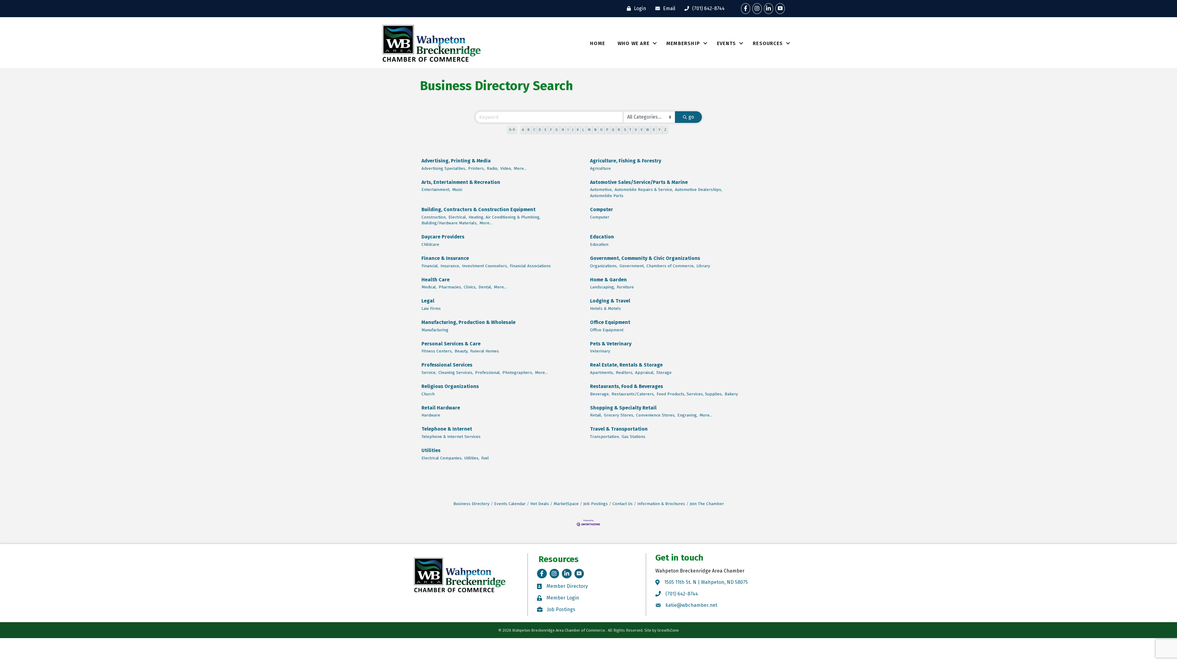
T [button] (630, 130)
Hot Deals (539, 503)
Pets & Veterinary (610, 344)
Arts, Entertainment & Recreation (460, 182)
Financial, (430, 265)
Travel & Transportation (619, 429)
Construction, (434, 217)
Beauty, (461, 351)
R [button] (619, 130)
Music (457, 189)
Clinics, (470, 287)
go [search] (691, 117)
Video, (506, 168)
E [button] (546, 130)
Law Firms (431, 308)
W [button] (647, 130)
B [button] (528, 130)
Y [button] (659, 130)
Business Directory (471, 503)
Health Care (435, 280)
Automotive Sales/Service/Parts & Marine (639, 182)
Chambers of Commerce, (670, 265)
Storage (664, 372)
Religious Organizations (450, 386)
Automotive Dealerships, (698, 189)
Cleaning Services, (455, 372)
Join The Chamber (707, 503)
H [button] (563, 130)
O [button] (601, 130)
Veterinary (600, 351)
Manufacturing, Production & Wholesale (468, 322)
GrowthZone (668, 630)
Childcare (430, 244)
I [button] (568, 130)
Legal (427, 301)
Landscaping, (602, 287)
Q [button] (613, 130)
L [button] (583, 130)
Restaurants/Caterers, (633, 394)
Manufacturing (434, 330)
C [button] (534, 130)
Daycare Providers (442, 237)
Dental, (485, 287)
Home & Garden (608, 280)
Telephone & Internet (446, 429)
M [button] (589, 130)
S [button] (625, 130)
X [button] (654, 130)
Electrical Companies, (442, 458)
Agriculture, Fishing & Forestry (625, 161)
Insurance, (450, 265)
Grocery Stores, (619, 415)
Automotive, (601, 189)
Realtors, (624, 372)
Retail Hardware (440, 408)
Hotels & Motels (605, 308)
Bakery (731, 394)
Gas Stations (634, 436)
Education (602, 237)
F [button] (551, 130)
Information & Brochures (661, 503)
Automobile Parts (606, 195)
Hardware (430, 415)
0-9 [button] (512, 130)
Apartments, (602, 372)
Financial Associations (530, 265)
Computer (601, 209)
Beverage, (600, 394)
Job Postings (595, 503)
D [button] (540, 130)
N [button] (595, 130)
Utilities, (471, 458)
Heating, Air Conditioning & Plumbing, (504, 217)
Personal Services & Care (451, 344)
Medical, (429, 287)
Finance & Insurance (445, 258)
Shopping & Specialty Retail (623, 408)
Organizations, (604, 265)
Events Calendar (510, 503)
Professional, (488, 372)
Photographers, (517, 372)
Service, (428, 372)
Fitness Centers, (437, 351)
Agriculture (600, 168)
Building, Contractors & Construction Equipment (478, 209)
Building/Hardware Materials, (449, 223)
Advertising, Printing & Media (456, 161)
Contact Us (622, 503)
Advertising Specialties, (443, 168)
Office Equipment (610, 322)
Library (703, 265)
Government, (632, 265)
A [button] (523, 130)
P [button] (607, 130)
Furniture (625, 287)
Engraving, (687, 415)
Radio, (492, 168)
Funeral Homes (484, 351)
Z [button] (665, 130)
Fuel (485, 458)
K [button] (578, 130)
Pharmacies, (450, 287)
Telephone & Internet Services (451, 436)
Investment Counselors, (485, 265)
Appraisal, (644, 372)
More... (520, 168)
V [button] (641, 130)
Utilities (430, 450)
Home (597, 43)
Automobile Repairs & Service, (644, 189)
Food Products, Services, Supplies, (690, 394)
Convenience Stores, (656, 415)
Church (428, 394)
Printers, (476, 168)
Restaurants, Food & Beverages (626, 386)
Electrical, (457, 217)
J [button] (572, 130)
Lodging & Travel (610, 301)
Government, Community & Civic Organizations (645, 258)
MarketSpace (566, 503)
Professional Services (446, 365)
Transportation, (605, 436)
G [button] (556, 130)
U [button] (636, 130)
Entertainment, (435, 189)
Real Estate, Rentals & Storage (626, 365)
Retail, (596, 415)
